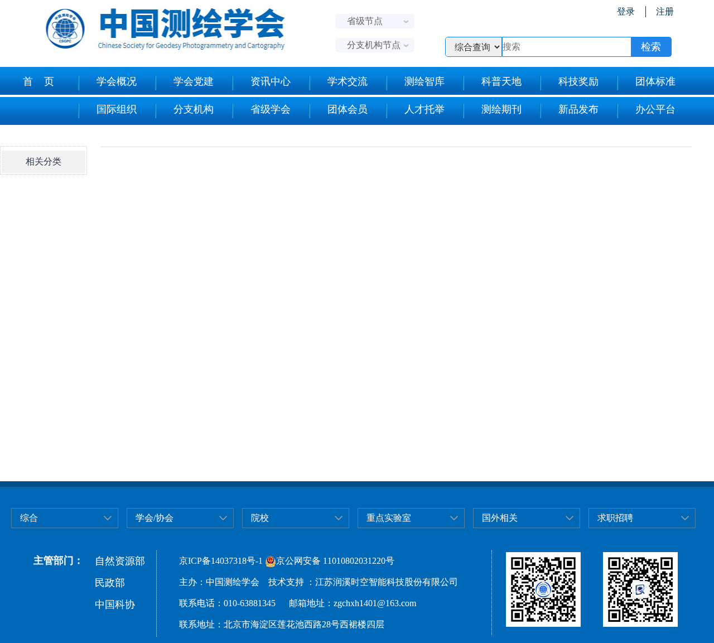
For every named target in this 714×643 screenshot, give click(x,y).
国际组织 (117, 109)
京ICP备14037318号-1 (221, 560)
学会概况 (117, 81)
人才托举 (424, 109)
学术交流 (347, 81)
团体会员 (347, 109)
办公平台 (655, 109)
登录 (626, 11)
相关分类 (43, 161)
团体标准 (655, 81)
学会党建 (193, 81)
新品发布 (578, 109)
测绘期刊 (501, 109)
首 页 (38, 81)
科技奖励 (578, 81)
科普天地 (501, 81)
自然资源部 (120, 561)
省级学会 (270, 109)
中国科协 (115, 604)
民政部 (110, 582)
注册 (665, 11)
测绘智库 (424, 81)
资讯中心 (270, 81)
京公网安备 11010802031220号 (335, 560)
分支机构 (193, 109)
